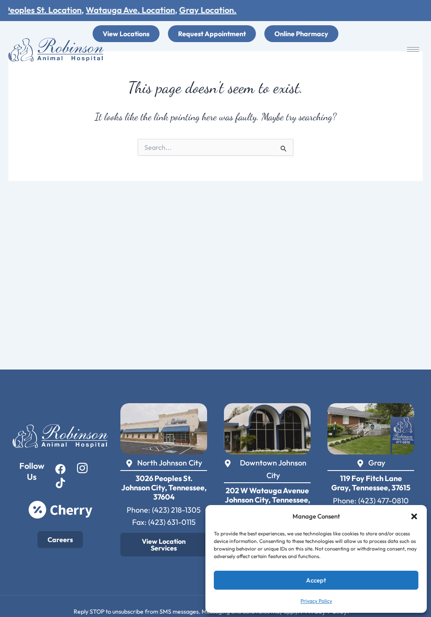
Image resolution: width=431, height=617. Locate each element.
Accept (316, 580)
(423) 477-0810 (383, 500)
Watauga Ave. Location (122, 10)
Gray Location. (200, 10)
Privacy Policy (316, 601)
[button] (414, 516)
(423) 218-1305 (176, 510)
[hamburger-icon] (413, 49)
